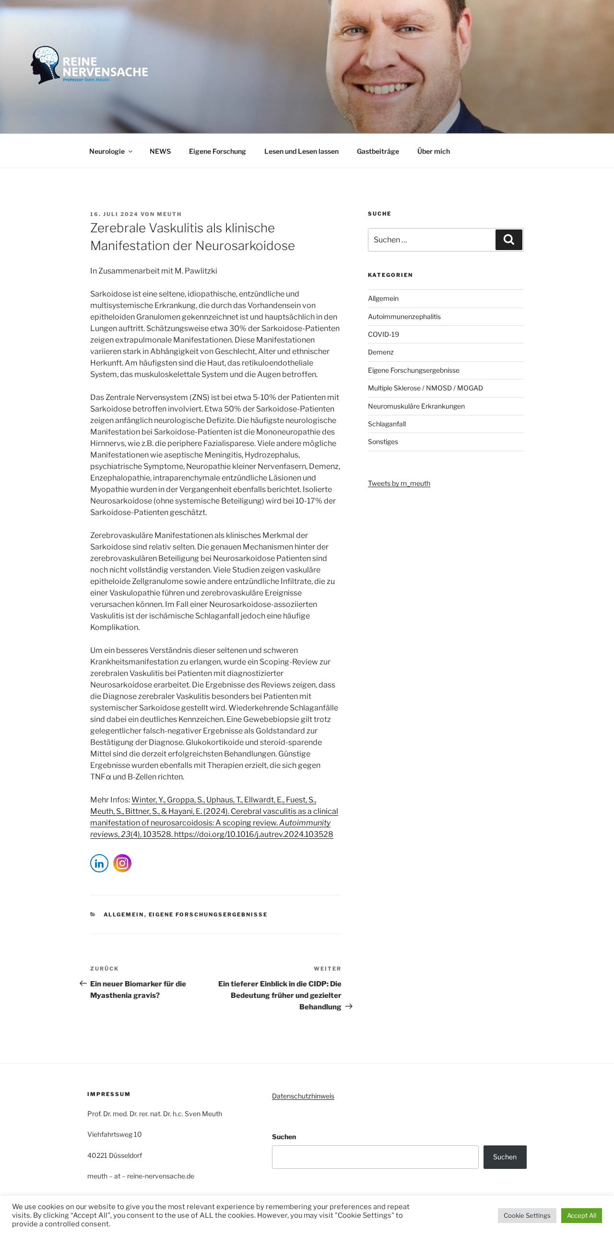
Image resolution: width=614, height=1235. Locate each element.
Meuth (169, 214)
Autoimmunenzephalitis (404, 316)
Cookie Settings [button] (527, 1215)
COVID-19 (383, 334)
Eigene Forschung (217, 151)
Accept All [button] (581, 1215)
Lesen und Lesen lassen (301, 151)
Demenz (381, 352)
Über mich (433, 151)
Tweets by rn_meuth (399, 483)
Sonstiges (383, 441)
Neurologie (107, 151)
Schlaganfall (387, 424)
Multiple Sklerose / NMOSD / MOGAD (425, 388)
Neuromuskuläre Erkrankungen (416, 406)
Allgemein (124, 914)
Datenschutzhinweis (303, 1096)
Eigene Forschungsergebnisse (208, 914)
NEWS (160, 151)
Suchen (284, 1136)
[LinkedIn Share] (99, 863)
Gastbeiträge (378, 151)
